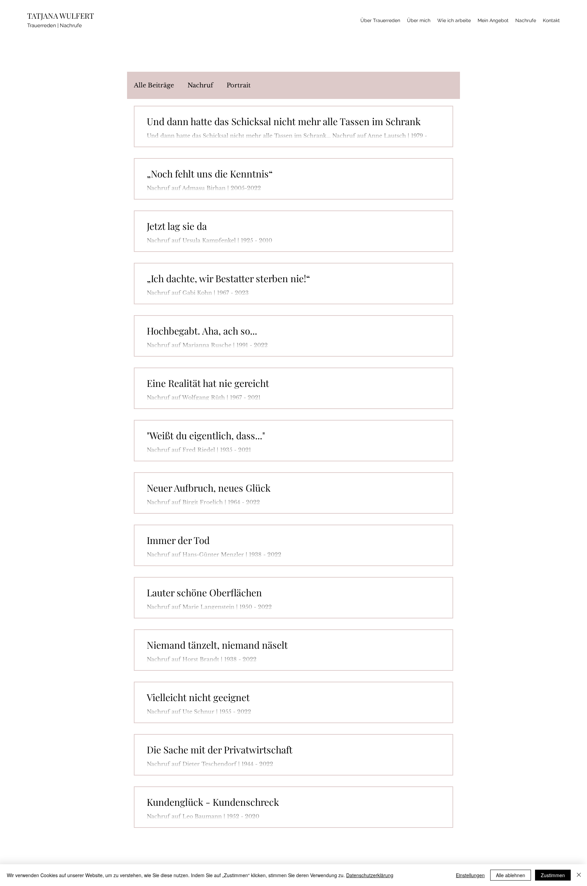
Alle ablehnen (510, 875)
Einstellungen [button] (470, 875)
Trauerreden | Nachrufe (54, 25)
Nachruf (200, 85)
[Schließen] (579, 875)
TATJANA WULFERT (60, 16)
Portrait (239, 85)
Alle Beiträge (154, 85)
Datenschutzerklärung (369, 875)
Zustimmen (553, 875)
